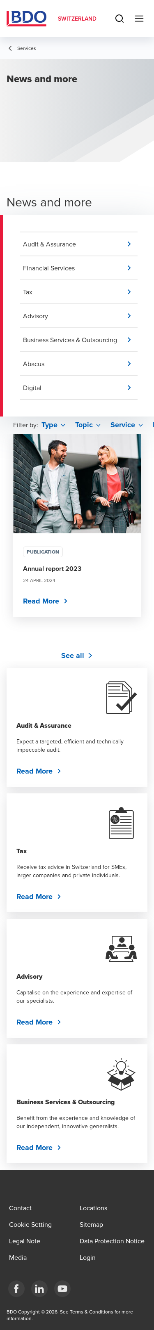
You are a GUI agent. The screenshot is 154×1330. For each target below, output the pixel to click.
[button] (80, 244)
